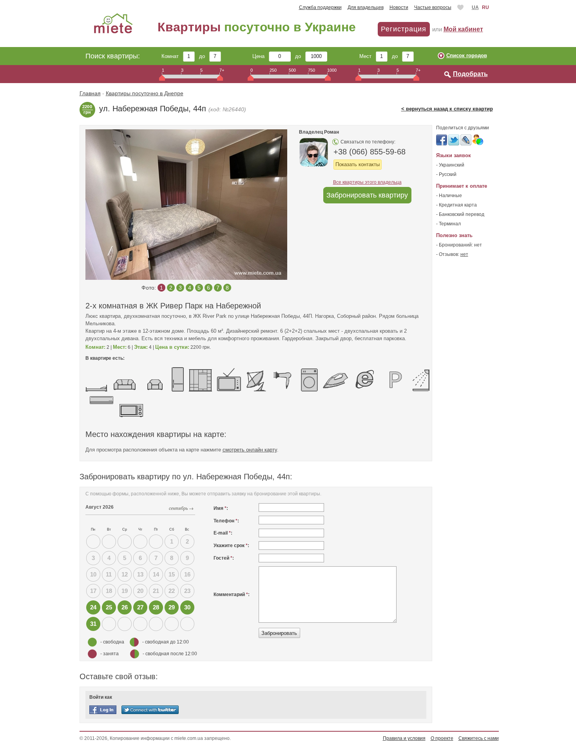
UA (475, 7)
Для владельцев (366, 7)
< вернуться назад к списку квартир (447, 109)
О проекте (442, 738)
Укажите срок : (231, 545)
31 (93, 623)
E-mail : (223, 533)
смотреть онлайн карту (250, 450)
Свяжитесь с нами (478, 738)
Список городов (466, 55)
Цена (260, 56)
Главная (90, 93)
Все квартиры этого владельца (367, 182)
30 (187, 607)
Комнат (172, 56)
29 (171, 607)
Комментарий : (232, 594)
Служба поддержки (320, 7)
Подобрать (470, 74)
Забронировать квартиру (367, 195)
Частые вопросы (432, 7)
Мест (367, 56)
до (204, 56)
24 (93, 607)
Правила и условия (404, 738)
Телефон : (226, 521)
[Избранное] (461, 7)
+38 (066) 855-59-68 (369, 151)
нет (464, 254)
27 (140, 607)
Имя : (221, 508)
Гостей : (224, 558)
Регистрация (403, 29)
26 (124, 607)
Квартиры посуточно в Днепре (144, 93)
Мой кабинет (463, 29)
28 (156, 607)
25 (109, 607)
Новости (398, 7)
